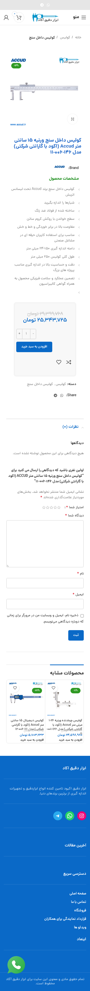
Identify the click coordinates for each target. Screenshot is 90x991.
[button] (70, 740)
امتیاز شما (75, 507)
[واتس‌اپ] (69, 815)
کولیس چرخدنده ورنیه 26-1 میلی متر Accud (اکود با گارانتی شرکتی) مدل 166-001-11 (64, 727)
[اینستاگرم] (81, 815)
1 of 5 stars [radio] (59, 507)
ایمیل (78, 595)
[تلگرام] (57, 815)
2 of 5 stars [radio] (55, 507)
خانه (77, 37)
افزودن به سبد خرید (34, 346)
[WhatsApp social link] (48, 5)
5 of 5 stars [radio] (44, 507)
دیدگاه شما (74, 516)
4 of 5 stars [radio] (48, 507)
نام (80, 574)
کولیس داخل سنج (42, 38)
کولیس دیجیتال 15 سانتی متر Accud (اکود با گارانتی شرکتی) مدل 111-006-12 (27, 725)
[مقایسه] (68, 362)
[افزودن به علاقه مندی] (58, 362)
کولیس (64, 37)
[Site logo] (45, 17)
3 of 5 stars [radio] (51, 507)
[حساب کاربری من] (6, 17)
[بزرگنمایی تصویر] (73, 119)
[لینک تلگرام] (42, 5)
